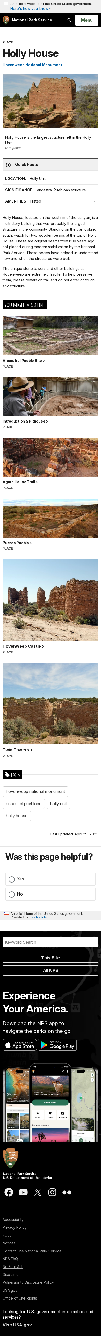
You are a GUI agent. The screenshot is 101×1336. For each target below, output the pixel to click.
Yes (20, 878)
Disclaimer (11, 1274)
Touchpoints (38, 917)
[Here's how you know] (50, 6)
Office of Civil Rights (20, 1298)
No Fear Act (13, 1266)
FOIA (7, 1235)
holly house (16, 815)
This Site (50, 957)
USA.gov (10, 1290)
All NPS (50, 970)
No (20, 894)
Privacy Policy (15, 1227)
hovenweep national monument (35, 791)
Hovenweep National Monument (32, 64)
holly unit (58, 803)
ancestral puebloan (23, 803)
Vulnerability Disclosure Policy (28, 1282)
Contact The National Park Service (32, 1251)
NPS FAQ (10, 1259)
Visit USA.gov (17, 1324)
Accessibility (13, 1219)
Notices (9, 1243)
